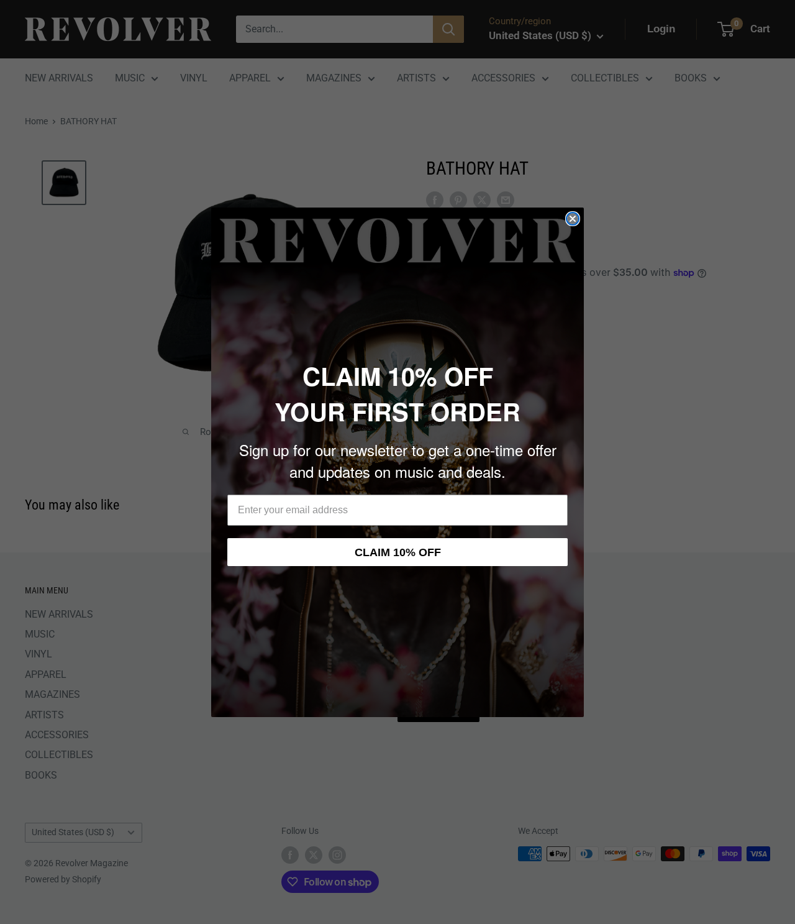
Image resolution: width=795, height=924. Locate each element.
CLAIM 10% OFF (398, 552)
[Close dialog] (572, 219)
